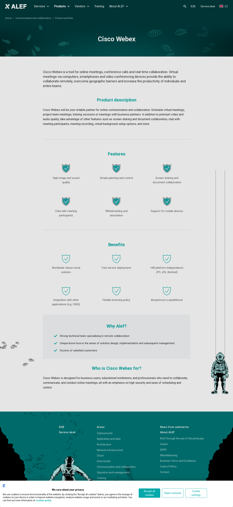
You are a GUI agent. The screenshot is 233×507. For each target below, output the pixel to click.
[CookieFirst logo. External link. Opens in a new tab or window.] (4, 485)
